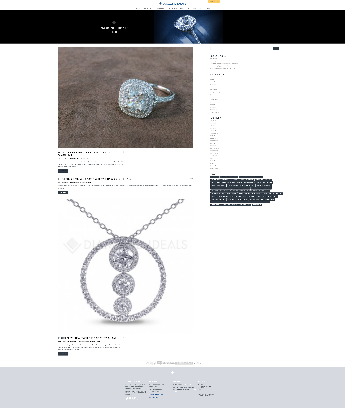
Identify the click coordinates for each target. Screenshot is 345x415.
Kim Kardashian (254, 199)
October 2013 (214, 140)
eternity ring (261, 196)
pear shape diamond (240, 202)
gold (211, 94)
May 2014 (212, 135)
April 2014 (213, 138)
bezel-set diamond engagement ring (251, 176)
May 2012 (212, 160)
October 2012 (214, 150)
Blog (199, 389)
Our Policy (201, 387)
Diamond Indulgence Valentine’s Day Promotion (222, 68)
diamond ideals (252, 190)
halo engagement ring (218, 199)
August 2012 (213, 155)
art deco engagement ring (229, 176)
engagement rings (248, 196)
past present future (267, 199)
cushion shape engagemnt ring (221, 188)
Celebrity (212, 79)
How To (82, 158)
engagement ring (235, 196)
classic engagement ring (235, 185)
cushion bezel (250, 185)
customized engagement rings (261, 188)
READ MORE (63, 170)
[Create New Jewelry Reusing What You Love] (125, 266)
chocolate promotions (264, 182)
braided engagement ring (263, 179)
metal (211, 102)
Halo (275, 196)
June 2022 (213, 120)
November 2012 (214, 148)
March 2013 (213, 145)
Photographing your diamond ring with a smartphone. (224, 61)
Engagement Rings (75, 158)
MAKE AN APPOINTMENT (156, 394)
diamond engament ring (237, 190)
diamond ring (256, 193)
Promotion (213, 107)
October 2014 (214, 133)
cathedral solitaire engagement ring (223, 182)
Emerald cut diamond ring (220, 196)
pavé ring (228, 202)
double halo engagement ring (272, 193)
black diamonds (239, 179)
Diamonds (60, 158)
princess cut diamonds (219, 204)
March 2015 (213, 128)
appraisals (215, 176)
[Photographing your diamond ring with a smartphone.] (125, 97)
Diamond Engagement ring (220, 190)
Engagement (73, 182)
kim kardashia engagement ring (237, 199)
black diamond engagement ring (221, 179)
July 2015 (212, 125)
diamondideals (263, 190)
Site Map (200, 384)
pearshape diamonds (254, 202)
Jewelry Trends (86, 341)
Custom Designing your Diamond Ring (220, 66)
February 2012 (214, 168)
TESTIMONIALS (153, 397)
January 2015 (213, 130)
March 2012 (213, 165)
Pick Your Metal (214, 58)
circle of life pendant (218, 185)
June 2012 (213, 158)
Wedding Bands (214, 112)
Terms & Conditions (204, 386)
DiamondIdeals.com (218, 193)
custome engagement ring (241, 188)
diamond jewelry (231, 193)
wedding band (257, 204)
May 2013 (212, 143)
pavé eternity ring (217, 202)
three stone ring (245, 204)
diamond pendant (244, 193)
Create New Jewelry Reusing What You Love (91, 338)
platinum (266, 202)
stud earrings (232, 204)
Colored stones (214, 82)
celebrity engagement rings (246, 182)
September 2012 (214, 153)
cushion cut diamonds (263, 185)
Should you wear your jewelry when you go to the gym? (98, 179)
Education (66, 158)
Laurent (87, 158)
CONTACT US (214, 1)
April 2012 (213, 163)
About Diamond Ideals (64, 341)
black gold (249, 179)
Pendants (92, 341)
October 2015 (214, 123)
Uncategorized (214, 109)
